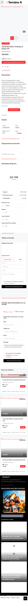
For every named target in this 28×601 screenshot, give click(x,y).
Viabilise (19, 133)
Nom (4, 321)
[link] (14, 374)
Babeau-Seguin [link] (15, 391)
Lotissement (6, 43)
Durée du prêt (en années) (9, 223)
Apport (4, 209)
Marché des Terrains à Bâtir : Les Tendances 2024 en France (12, 558)
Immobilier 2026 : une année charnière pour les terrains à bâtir (12, 537)
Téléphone (6, 328)
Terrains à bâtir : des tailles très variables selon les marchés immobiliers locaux (12, 577)
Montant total (6, 202)
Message (5, 342)
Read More (5, 106)
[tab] (12, 38)
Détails (23, 386)
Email (4, 335)
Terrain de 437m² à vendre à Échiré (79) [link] (14, 380)
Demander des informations (14, 360)
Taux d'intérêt (6, 216)
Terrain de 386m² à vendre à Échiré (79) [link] (14, 460)
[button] (2, 2)
